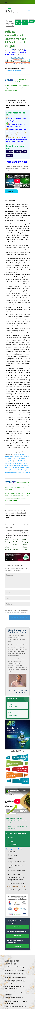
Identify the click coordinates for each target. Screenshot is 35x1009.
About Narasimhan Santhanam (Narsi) (17, 631)
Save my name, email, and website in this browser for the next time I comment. (17, 612)
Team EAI (10, 50)
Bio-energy (18, 22)
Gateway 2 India (14, 137)
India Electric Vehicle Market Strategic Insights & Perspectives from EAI (18, 443)
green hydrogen (16, 134)
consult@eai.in (12, 715)
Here (10, 489)
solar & (8, 134)
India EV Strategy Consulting (14, 974)
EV (8, 840)
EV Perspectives (23, 81)
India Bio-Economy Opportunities (17, 890)
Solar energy (11, 851)
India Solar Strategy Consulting (15, 970)
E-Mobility (10, 152)
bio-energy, (15, 132)
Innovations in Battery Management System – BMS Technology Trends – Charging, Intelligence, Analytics (18, 277)
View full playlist (11, 191)
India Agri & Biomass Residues (16, 931)
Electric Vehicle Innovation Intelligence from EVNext (17, 105)
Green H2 (25, 22)
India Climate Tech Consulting (14, 967)
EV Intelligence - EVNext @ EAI (16, 871)
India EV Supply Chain (15, 542)
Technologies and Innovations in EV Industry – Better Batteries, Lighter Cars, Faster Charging (18, 260)
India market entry (12, 844)
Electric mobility (12, 855)
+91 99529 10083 (13, 707)
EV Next (7, 85)
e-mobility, (23, 132)
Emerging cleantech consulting (16, 862)
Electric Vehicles (10, 54)
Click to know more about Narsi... (18, 691)
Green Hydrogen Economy (15, 874)
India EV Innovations (8, 549)
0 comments (20, 54)
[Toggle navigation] (6, 2)
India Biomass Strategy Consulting (16, 977)
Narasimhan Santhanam (14, 70)
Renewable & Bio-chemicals (14, 997)
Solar (31, 21)
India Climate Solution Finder (16, 883)
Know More (17, 926)
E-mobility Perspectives (18, 52)
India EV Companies (9, 542)
